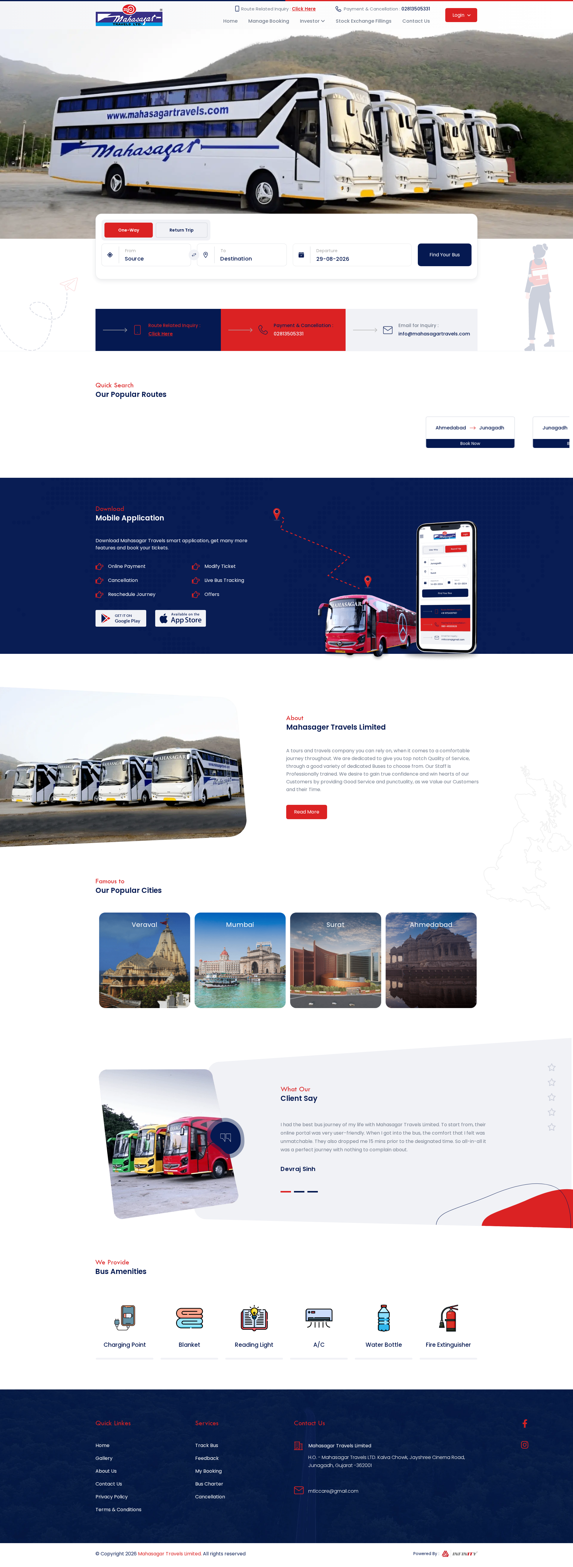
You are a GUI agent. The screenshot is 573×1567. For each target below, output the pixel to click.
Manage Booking (268, 21)
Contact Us (416, 21)
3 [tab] (312, 1191)
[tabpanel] (385, 1138)
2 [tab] (299, 1191)
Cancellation (210, 1496)
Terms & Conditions (118, 1509)
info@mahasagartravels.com (434, 333)
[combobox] (157, 258)
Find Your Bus (444, 254)
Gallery (104, 1458)
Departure (327, 251)
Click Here (304, 9)
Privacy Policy (112, 1496)
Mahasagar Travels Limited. (170, 1553)
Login (459, 15)
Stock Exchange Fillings (364, 21)
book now (395, 443)
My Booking (208, 1471)
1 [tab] (286, 1191)
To (223, 251)
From (130, 251)
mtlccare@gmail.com (333, 1491)
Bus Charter (209, 1483)
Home (230, 21)
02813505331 (415, 9)
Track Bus (206, 1445)
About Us (106, 1471)
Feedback (207, 1458)
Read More (306, 811)
